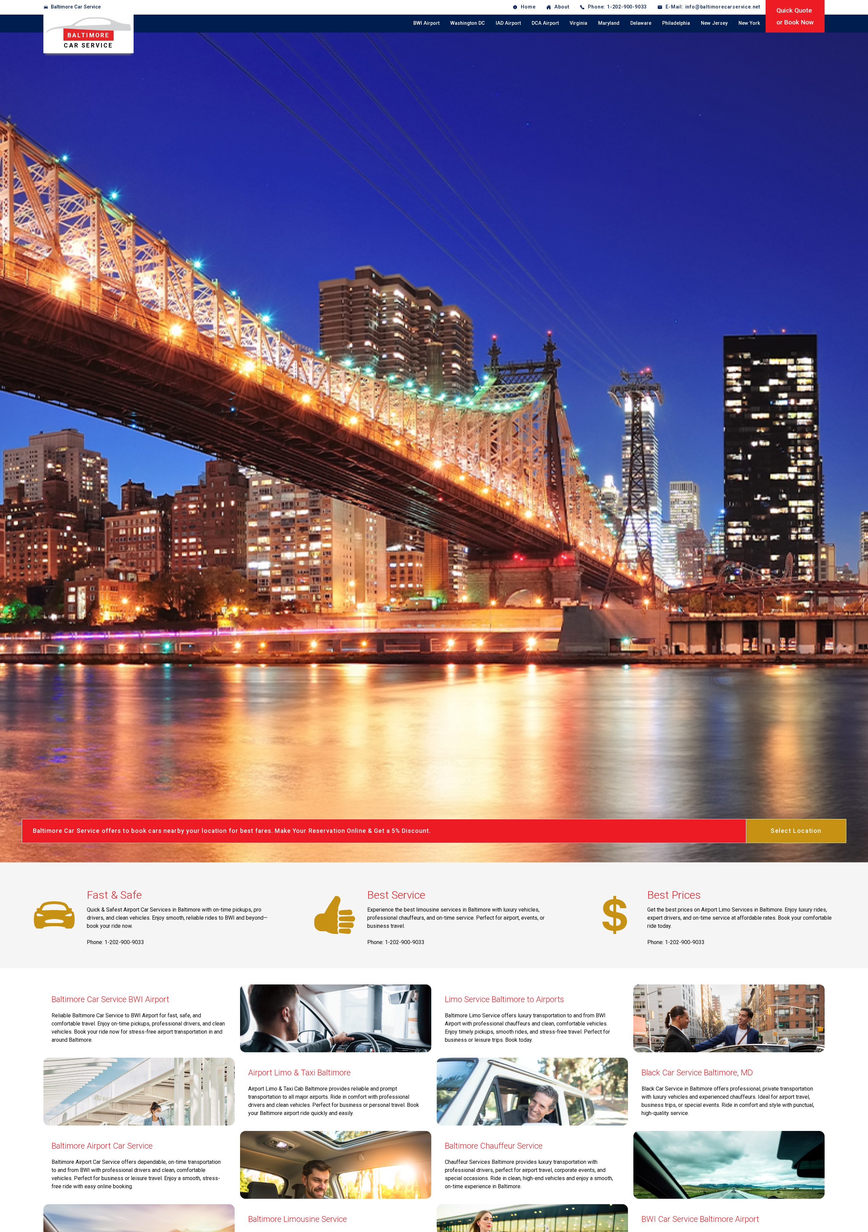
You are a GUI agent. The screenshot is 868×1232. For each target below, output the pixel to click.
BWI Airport (426, 23)
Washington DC (467, 23)
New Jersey (714, 23)
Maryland (608, 23)
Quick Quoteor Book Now (795, 16)
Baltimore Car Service (76, 7)
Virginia (578, 23)
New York (749, 23)
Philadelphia (676, 23)
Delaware (640, 23)
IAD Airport (508, 23)
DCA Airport (545, 23)
